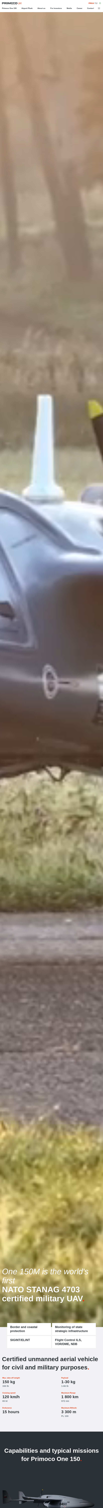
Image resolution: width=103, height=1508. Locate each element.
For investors (56, 8)
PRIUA (91, 3)
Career (79, 8)
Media (69, 8)
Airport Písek (27, 8)
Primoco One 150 (9, 8)
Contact (90, 8)
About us (41, 8)
